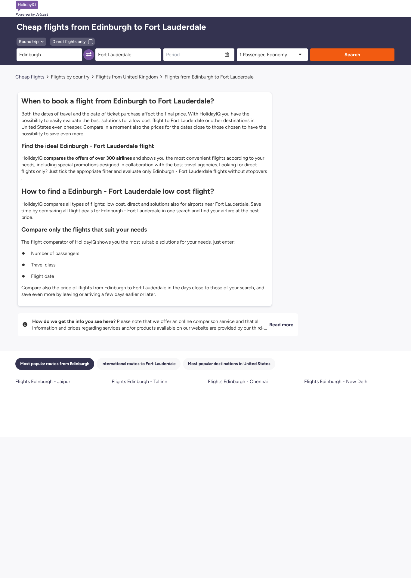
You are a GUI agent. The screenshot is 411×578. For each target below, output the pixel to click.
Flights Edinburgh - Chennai (238, 381)
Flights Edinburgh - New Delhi (336, 381)
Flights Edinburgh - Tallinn (139, 381)
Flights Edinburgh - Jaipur (42, 381)
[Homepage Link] (31, 6)
